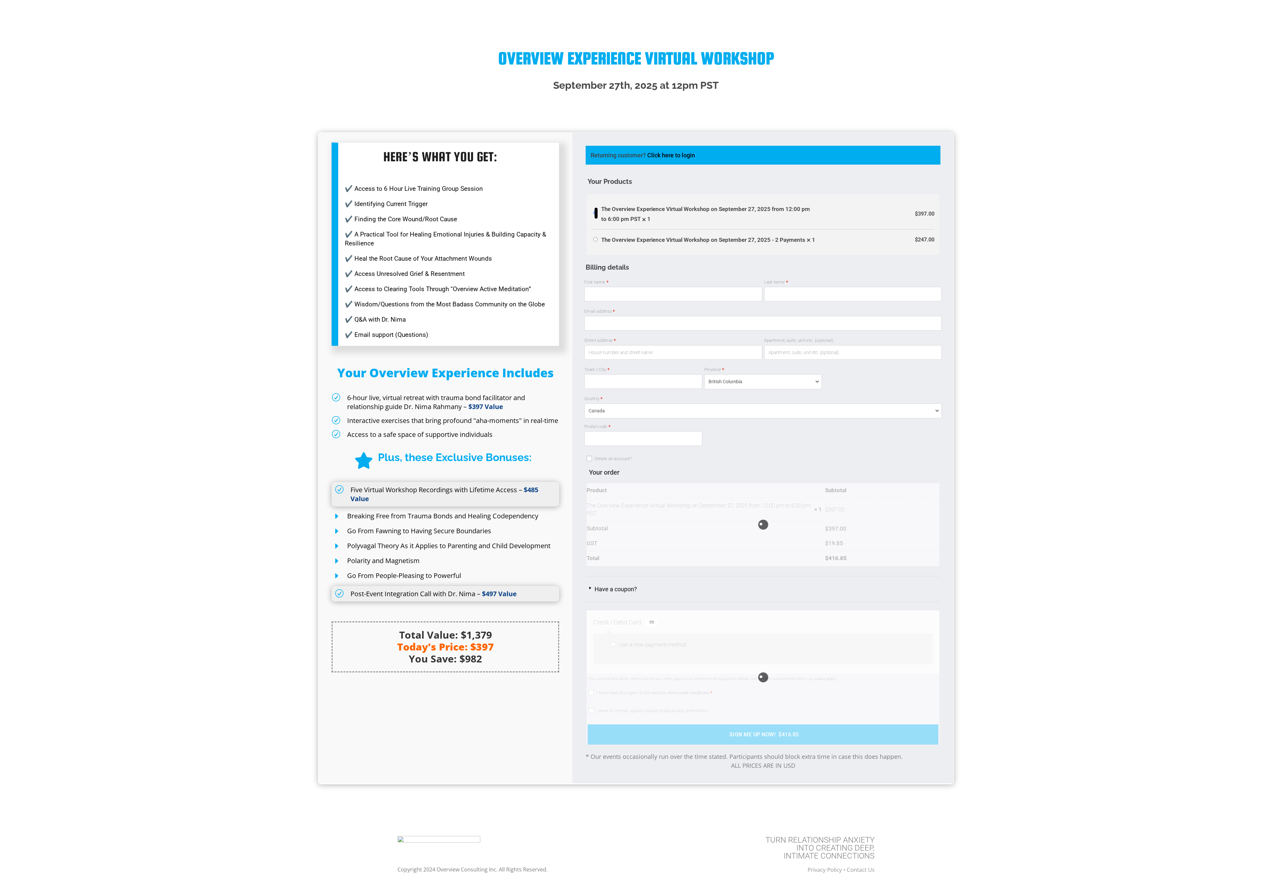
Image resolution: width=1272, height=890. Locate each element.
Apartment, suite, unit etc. (798, 340)
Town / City (597, 369)
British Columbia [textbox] (725, 381)
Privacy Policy (825, 869)
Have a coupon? (615, 589)
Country (593, 398)
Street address (600, 340)
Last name (776, 282)
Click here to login (671, 155)
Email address (599, 311)
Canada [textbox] (597, 410)
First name (596, 282)
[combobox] (763, 381)
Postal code (597, 426)
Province (714, 369)
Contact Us (860, 869)
